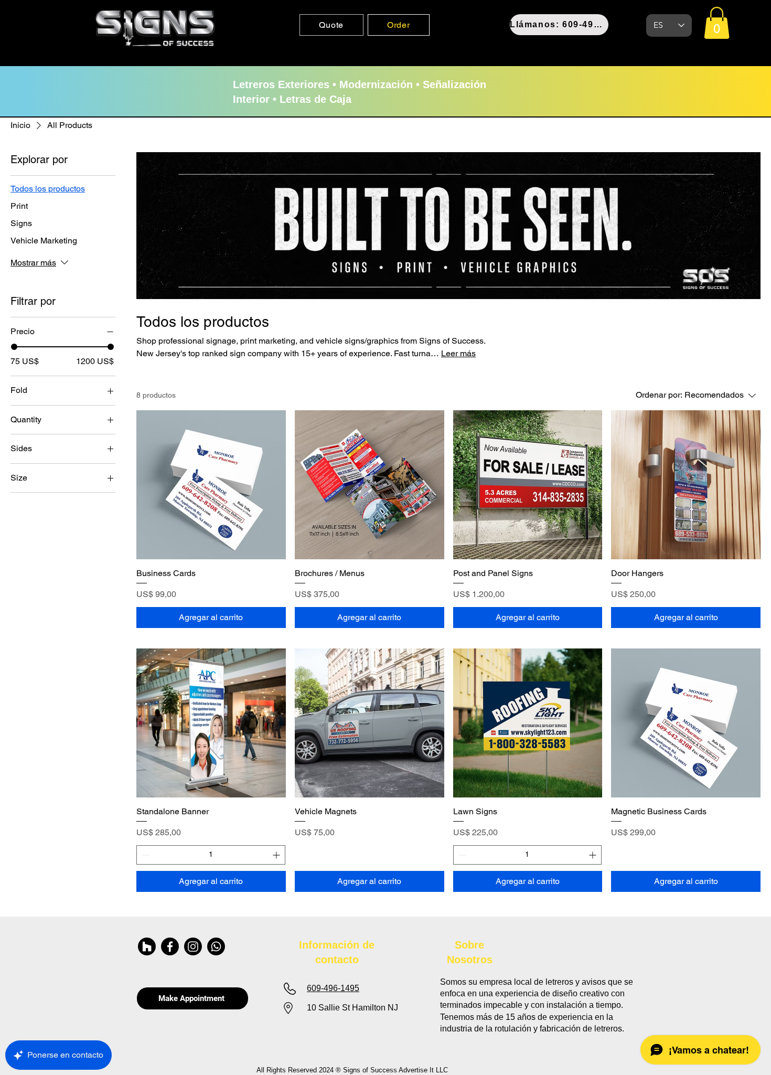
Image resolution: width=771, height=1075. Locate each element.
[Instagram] (193, 946)
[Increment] (277, 855)
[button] (716, 23)
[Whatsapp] (216, 946)
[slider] (14, 346)
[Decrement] (144, 855)
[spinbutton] (211, 855)
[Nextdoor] (147, 946)
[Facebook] (170, 946)
